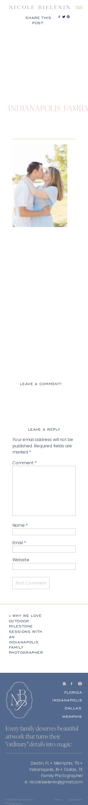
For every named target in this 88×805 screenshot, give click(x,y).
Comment (24, 463)
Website (20, 560)
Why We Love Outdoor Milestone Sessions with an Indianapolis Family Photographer (26, 634)
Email (19, 543)
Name (20, 525)
